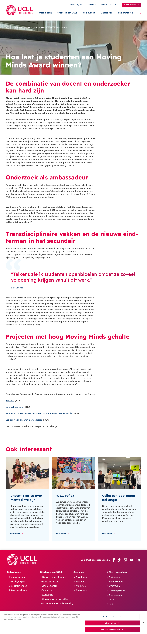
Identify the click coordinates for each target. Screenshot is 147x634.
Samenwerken (125, 12)
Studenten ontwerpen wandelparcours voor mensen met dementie (39, 413)
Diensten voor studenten (54, 577)
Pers (111, 604)
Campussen (89, 12)
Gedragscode (115, 595)
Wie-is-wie (81, 586)
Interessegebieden (18, 590)
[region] (73, 622)
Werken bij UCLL (77, 5)
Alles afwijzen (110, 623)
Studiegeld (47, 594)
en (115, 5)
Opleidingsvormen (18, 586)
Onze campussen (50, 581)
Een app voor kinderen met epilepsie (24, 420)
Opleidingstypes (17, 581)
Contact (103, 5)
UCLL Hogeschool (117, 572)
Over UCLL (92, 5)
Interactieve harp (14, 407)
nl (111, 5)
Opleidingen (45, 12)
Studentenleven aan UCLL (55, 599)
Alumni (112, 599)
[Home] (19, 10)
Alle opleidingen (17, 577)
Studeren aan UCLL (67, 12)
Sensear (10, 400)
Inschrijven (130, 5)
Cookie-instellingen (110, 617)
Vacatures (81, 581)
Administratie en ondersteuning (57, 603)
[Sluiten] (143, 622)
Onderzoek (106, 12)
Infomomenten (49, 586)
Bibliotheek (81, 577)
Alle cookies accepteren (110, 629)
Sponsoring (81, 590)
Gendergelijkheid (117, 590)
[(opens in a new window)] (114, 560)
